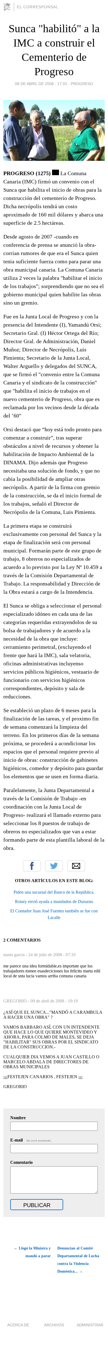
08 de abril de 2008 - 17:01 (41, 84)
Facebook (32, 865)
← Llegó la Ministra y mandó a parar (32, 1252)
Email (76, 865)
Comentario (21, 1162)
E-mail (31, 1140)
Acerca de (18, 1325)
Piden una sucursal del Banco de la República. (54, 892)
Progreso (82, 84)
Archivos (54, 1325)
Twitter (54, 865)
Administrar (90, 1325)
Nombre (18, 1117)
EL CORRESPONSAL (37, 7)
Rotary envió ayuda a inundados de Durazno (54, 901)
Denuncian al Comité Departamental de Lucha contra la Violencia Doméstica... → (78, 1259)
